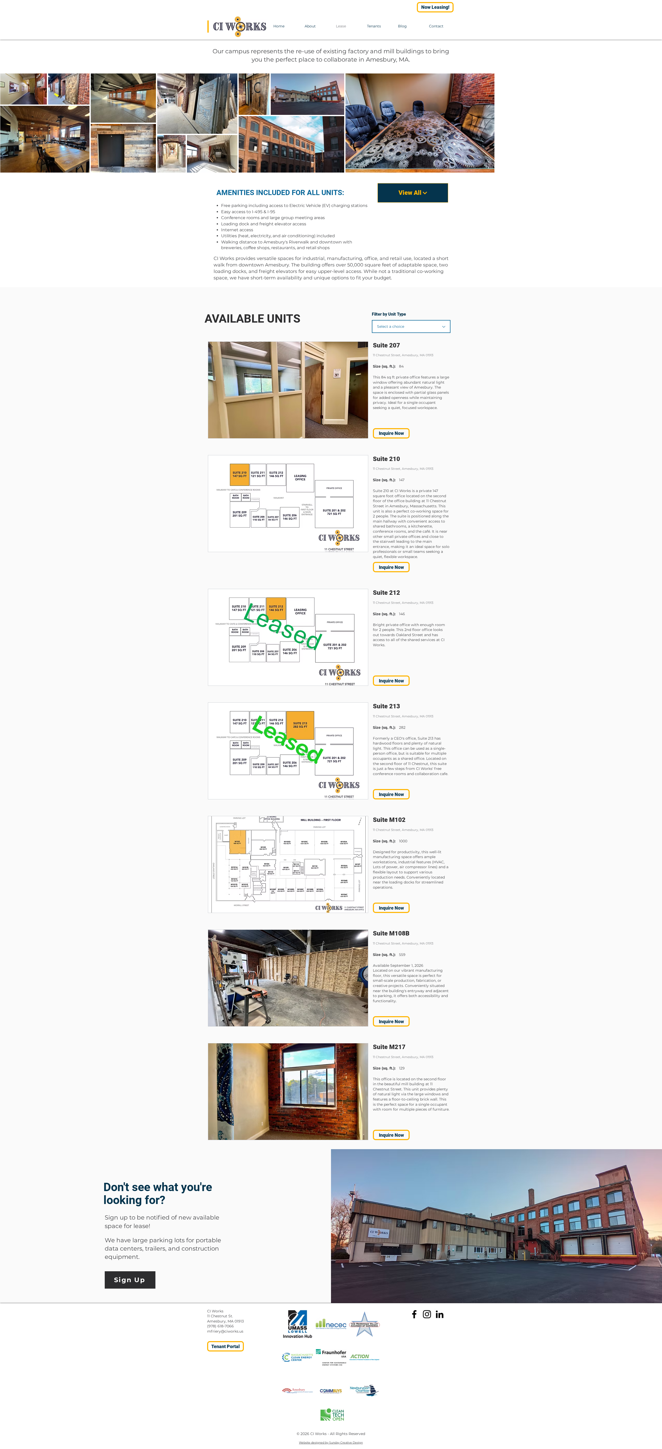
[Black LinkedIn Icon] (439, 1314)
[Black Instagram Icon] (427, 1314)
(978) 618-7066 (220, 1326)
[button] (288, 390)
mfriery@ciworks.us (225, 1331)
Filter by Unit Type (389, 314)
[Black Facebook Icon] (414, 1314)
